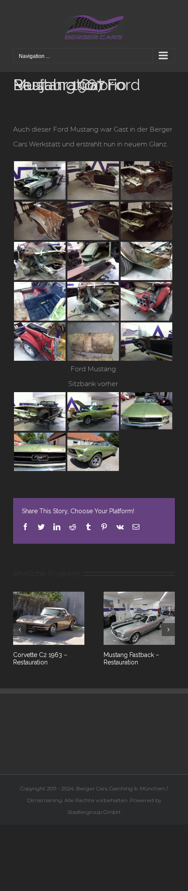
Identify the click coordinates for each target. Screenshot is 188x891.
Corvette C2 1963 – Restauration (40, 658)
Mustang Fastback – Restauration (131, 658)
